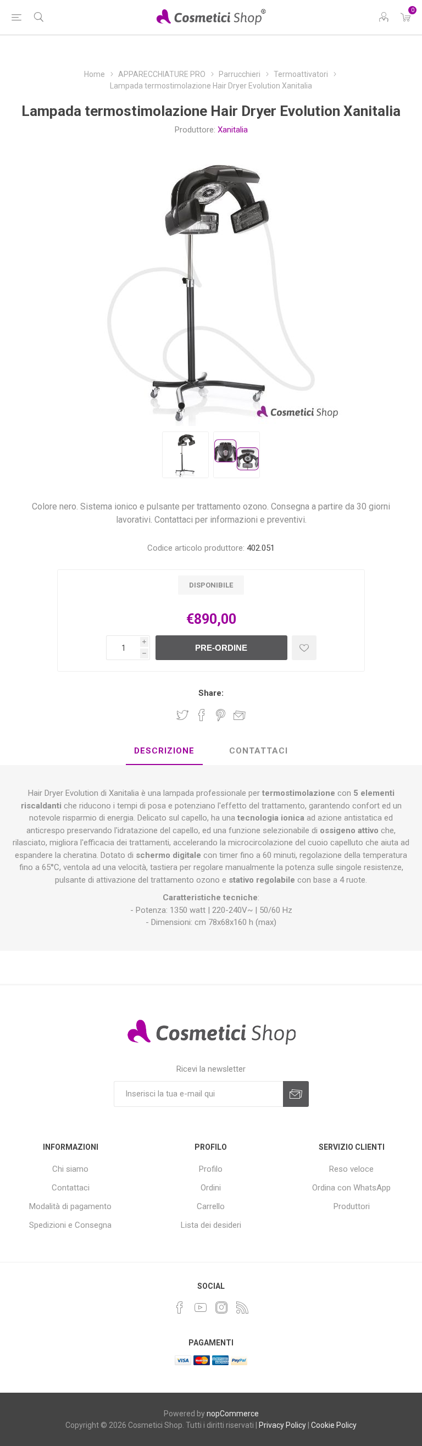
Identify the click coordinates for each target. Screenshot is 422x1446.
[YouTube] (200, 1307)
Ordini (211, 1188)
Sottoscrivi (296, 1094)
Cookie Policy (334, 1425)
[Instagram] (221, 1307)
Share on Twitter (182, 715)
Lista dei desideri (211, 1225)
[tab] (164, 751)
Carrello (211, 1206)
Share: (211, 693)
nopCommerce (233, 1413)
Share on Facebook (202, 715)
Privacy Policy (282, 1425)
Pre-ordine (221, 647)
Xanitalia (233, 130)
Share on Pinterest (220, 715)
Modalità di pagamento (70, 1206)
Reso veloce (351, 1169)
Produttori (352, 1206)
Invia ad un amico (240, 715)
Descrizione (164, 751)
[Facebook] (179, 1307)
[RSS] (242, 1307)
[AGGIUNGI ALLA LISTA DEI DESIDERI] (304, 647)
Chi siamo (70, 1169)
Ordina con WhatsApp (351, 1188)
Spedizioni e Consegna (70, 1225)
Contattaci (258, 751)
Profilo (211, 1169)
